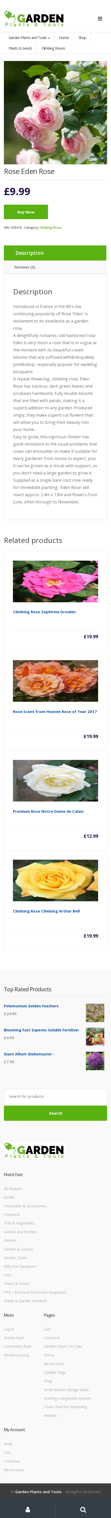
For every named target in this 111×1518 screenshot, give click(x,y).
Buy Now (26, 211)
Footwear (12, 1214)
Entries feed (14, 1337)
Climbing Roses (50, 227)
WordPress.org (16, 1355)
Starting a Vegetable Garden (67, 1398)
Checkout (52, 1337)
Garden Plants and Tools (28, 37)
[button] (101, 67)
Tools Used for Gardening (65, 1406)
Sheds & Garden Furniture (25, 1300)
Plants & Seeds (16, 1283)
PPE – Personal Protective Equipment (35, 1292)
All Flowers (13, 1188)
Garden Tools (15, 1257)
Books (9, 1197)
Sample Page (55, 1372)
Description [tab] (29, 253)
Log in (9, 1329)
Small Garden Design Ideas (66, 1389)
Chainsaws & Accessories (25, 1205)
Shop (82, 37)
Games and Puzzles (20, 1231)
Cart (47, 1329)
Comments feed (17, 1346)
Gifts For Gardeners (20, 1266)
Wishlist (50, 1415)
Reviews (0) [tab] (24, 267)
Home (64, 37)
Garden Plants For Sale (63, 1346)
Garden (10, 1240)
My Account (54, 1363)
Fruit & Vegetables (19, 1223)
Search (55, 1113)
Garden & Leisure (18, 1249)
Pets (7, 1274)
